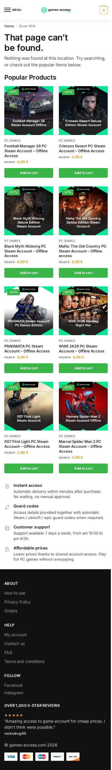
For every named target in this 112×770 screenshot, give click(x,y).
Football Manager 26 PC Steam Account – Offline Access (26, 151)
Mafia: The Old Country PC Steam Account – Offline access (83, 251)
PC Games (12, 140)
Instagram (13, 692)
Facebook (13, 685)
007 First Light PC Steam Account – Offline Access (27, 444)
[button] (103, 10)
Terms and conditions (24, 661)
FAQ (8, 652)
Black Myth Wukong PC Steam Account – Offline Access (26, 251)
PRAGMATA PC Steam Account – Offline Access (27, 348)
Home (9, 26)
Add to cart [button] (29, 173)
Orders (10, 610)
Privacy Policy (17, 601)
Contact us (14, 643)
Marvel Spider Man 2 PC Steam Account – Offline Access (80, 446)
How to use (14, 592)
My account (15, 634)
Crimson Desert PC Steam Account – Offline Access (82, 148)
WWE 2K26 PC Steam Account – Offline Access (81, 348)
